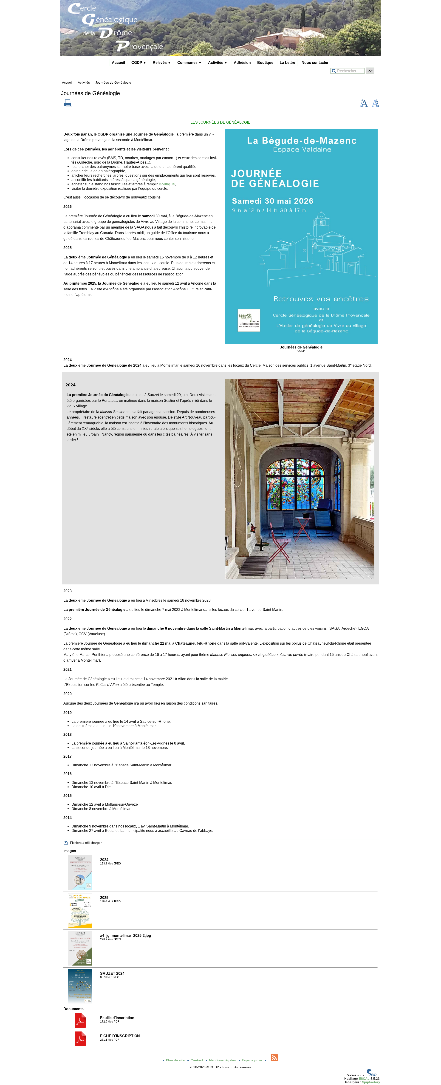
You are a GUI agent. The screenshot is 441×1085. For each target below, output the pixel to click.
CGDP (138, 62)
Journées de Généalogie (113, 82)
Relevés (162, 62)
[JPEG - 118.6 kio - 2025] (80, 926)
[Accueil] (220, 55)
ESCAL (364, 1078)
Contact (197, 1060)
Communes (189, 62)
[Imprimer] (67, 106)
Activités (217, 62)
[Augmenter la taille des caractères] (364, 106)
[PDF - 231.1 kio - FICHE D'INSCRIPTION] (81, 1045)
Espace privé (252, 1060)
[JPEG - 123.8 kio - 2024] (80, 888)
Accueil (118, 62)
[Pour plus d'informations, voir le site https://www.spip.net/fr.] (371, 1075)
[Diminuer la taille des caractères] (375, 106)
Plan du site (176, 1060)
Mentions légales (223, 1060)
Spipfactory (371, 1082)
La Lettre (287, 62)
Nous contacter (315, 62)
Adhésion (242, 62)
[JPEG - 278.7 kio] (80, 964)
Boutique (265, 62)
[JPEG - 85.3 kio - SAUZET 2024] (80, 1002)
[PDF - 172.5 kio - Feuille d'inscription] (81, 1027)
